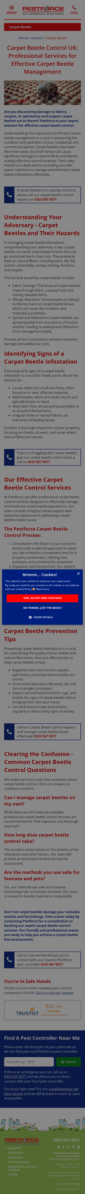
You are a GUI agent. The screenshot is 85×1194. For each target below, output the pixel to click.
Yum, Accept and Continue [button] (42, 598)
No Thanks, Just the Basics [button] (42, 608)
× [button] (78, 573)
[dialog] (42, 597)
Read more (42, 589)
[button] (42, 617)
